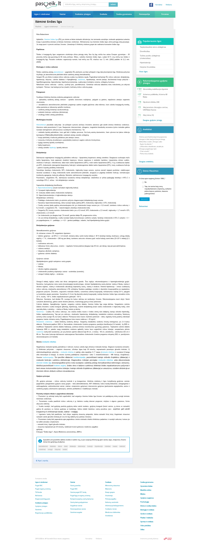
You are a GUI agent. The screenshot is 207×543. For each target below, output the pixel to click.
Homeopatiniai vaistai (78, 509)
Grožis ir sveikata (146, 514)
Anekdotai (109, 516)
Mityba (142, 494)
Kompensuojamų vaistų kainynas (82, 499)
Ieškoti (113, 4)
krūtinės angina (60, 366)
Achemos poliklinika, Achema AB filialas (155, 96)
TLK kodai (38, 492)
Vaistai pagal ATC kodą (78, 492)
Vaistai (62, 14)
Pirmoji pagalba (110, 499)
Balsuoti (144, 199)
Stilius (142, 530)
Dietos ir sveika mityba (148, 506)
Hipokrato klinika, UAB (151, 102)
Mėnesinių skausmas (112, 486)
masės (115, 446)
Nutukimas (40, 312)
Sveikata (103, 14)
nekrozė (122, 446)
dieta (65, 446)
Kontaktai (158, 5)
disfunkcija (81, 446)
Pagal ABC (39, 486)
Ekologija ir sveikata (147, 510)
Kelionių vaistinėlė (111, 502)
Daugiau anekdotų (146, 162)
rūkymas (57, 449)
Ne (146, 182)
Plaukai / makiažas (146, 518)
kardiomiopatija (48, 357)
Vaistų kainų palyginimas (79, 502)
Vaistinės (38, 510)
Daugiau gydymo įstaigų (152, 120)
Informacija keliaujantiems (114, 506)
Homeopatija (144, 14)
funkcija (89, 446)
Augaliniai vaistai (76, 506)
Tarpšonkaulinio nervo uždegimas (153, 47)
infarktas (107, 446)
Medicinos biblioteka (112, 512)
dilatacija (73, 446)
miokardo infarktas (49, 342)
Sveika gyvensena (124, 14)
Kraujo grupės (110, 492)
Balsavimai (143, 206)
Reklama (169, 5)
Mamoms (108, 489)
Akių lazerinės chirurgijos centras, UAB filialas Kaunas (155, 109)
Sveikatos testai (111, 509)
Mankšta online (145, 490)
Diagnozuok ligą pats (42, 499)
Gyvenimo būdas (146, 486)
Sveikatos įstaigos (83, 14)
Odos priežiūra (145, 526)
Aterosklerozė (41, 125)
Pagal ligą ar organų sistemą (80, 496)
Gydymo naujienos (147, 498)
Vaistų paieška (75, 486)
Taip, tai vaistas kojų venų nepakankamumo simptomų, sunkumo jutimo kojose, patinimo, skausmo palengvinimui (158, 190)
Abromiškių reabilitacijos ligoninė (155, 89)
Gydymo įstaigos (41, 506)
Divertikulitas (145, 51)
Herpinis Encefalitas (147, 67)
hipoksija (53, 147)
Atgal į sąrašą (42, 460)
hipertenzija (99, 446)
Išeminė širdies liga (51, 39)
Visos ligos (143, 72)
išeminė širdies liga (43, 363)
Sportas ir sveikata (146, 522)
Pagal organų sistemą (43, 489)
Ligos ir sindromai (42, 14)
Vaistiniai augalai (76, 512)
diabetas (53, 446)
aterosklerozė (58, 72)
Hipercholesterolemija (45, 188)
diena (60, 446)
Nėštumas (38, 496)
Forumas (165, 14)
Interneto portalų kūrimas (149, 539)
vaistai (65, 449)
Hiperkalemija (145, 62)
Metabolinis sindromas (44, 322)
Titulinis (38, 26)
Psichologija (144, 502)
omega (50, 449)
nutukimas (81, 79)
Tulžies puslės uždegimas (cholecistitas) (150, 56)
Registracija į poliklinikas (43, 513)
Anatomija (109, 496)
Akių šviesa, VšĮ (148, 115)
